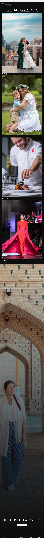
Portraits (4, 136)
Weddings (4, 74)
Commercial (5, 198)
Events (4, 260)
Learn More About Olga (22, 525)
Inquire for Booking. (30, 1)
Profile (4, 537)
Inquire (39, 537)
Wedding (13, 537)
